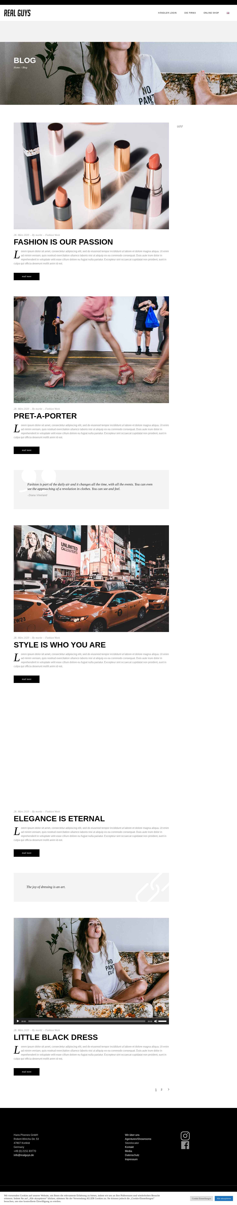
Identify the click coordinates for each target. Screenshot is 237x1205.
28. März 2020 (21, 235)
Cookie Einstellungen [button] (201, 1198)
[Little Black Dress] (91, 971)
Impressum (131, 1159)
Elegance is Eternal (59, 818)
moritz (39, 235)
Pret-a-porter (45, 416)
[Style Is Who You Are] (91, 578)
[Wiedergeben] (18, 1021)
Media (128, 1151)
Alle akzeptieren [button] (224, 1198)
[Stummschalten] (155, 1021)
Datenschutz (132, 1155)
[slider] (162, 1021)
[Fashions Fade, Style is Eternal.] (91, 489)
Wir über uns (132, 1135)
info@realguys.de (24, 1155)
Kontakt (129, 1147)
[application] (91, 1021)
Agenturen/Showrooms (138, 1139)
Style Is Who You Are (60, 645)
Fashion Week (52, 235)
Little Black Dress (56, 1037)
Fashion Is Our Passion (63, 242)
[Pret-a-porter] (91, 349)
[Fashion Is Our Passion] (91, 176)
